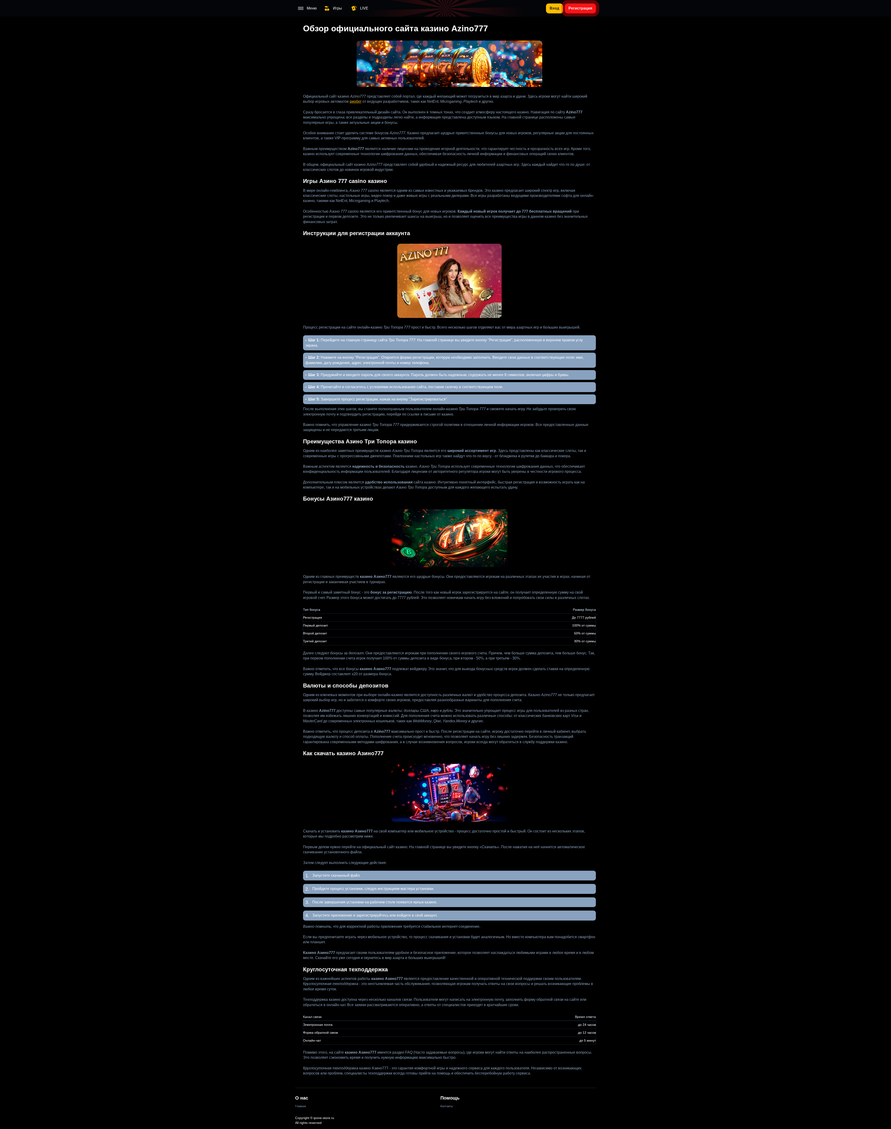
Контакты (446, 1106)
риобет (356, 101)
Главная (300, 1106)
